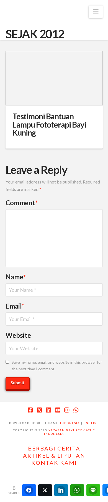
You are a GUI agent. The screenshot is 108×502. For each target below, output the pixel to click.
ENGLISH (91, 423)
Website (18, 335)
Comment (22, 203)
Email (15, 306)
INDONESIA (70, 423)
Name (16, 277)
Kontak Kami (54, 462)
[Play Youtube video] (54, 78)
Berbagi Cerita (54, 448)
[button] (96, 12)
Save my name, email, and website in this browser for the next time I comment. (57, 365)
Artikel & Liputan (54, 455)
